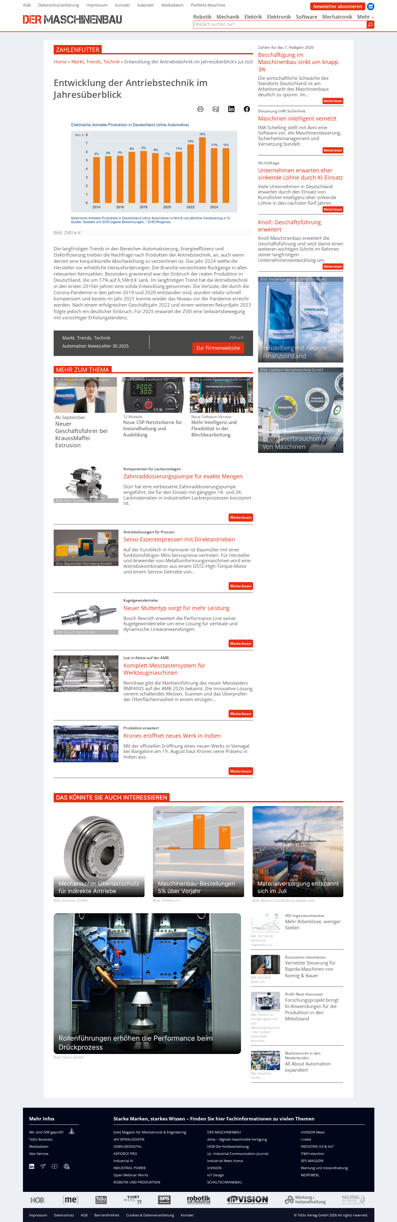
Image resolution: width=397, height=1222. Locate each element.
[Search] (370, 24)
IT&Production (312, 1153)
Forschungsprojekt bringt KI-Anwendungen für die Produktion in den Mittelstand (312, 1009)
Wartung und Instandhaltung (324, 1167)
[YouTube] (54, 1167)
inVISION (214, 1167)
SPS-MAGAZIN (312, 1160)
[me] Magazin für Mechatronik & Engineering (150, 1132)
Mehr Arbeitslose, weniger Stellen (313, 924)
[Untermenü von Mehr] (372, 17)
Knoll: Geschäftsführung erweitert (289, 226)
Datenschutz (64, 1215)
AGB (84, 1215)
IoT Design (215, 1175)
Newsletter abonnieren (337, 6)
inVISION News (313, 1132)
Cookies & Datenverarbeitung (150, 1215)
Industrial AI (123, 1160)
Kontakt (187, 1215)
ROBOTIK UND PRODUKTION (137, 1182)
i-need (306, 1139)
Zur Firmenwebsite (218, 347)
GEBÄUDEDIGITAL (128, 1146)
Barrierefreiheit (106, 1215)
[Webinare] (66, 1167)
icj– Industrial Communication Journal (237, 1153)
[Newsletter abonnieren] (43, 1167)
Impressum (38, 1215)
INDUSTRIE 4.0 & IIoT (317, 1146)
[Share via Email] (216, 109)
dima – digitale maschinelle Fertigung (237, 1139)
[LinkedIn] (31, 1167)
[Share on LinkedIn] (231, 109)
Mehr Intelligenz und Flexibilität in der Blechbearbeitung (214, 428)
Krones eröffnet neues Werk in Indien (172, 735)
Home (60, 61)
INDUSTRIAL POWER (130, 1167)
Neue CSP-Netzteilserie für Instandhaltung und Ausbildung (152, 428)
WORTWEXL (310, 1175)
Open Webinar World (131, 1175)
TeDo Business (40, 1139)
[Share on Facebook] (247, 109)
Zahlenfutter (77, 49)
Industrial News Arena (225, 1160)
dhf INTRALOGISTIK (129, 1139)
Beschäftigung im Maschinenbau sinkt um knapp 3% (298, 62)
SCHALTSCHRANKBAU (224, 1182)
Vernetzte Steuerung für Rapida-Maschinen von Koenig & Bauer (310, 969)
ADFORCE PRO (125, 1153)
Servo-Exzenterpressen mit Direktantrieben (179, 539)
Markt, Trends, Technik (95, 61)
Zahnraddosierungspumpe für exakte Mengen (183, 476)
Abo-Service (38, 1153)
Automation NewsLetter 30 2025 (95, 346)
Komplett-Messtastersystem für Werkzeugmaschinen (164, 669)
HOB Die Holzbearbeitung (228, 1146)
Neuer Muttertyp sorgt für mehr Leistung (176, 608)
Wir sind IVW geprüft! (46, 1132)
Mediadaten (38, 1146)
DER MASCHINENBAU (224, 1132)
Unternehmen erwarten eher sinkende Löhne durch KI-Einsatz (300, 174)
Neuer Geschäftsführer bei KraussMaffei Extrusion (81, 434)
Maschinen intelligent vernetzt (297, 118)
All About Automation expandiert (308, 1066)
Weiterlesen (241, 518)
